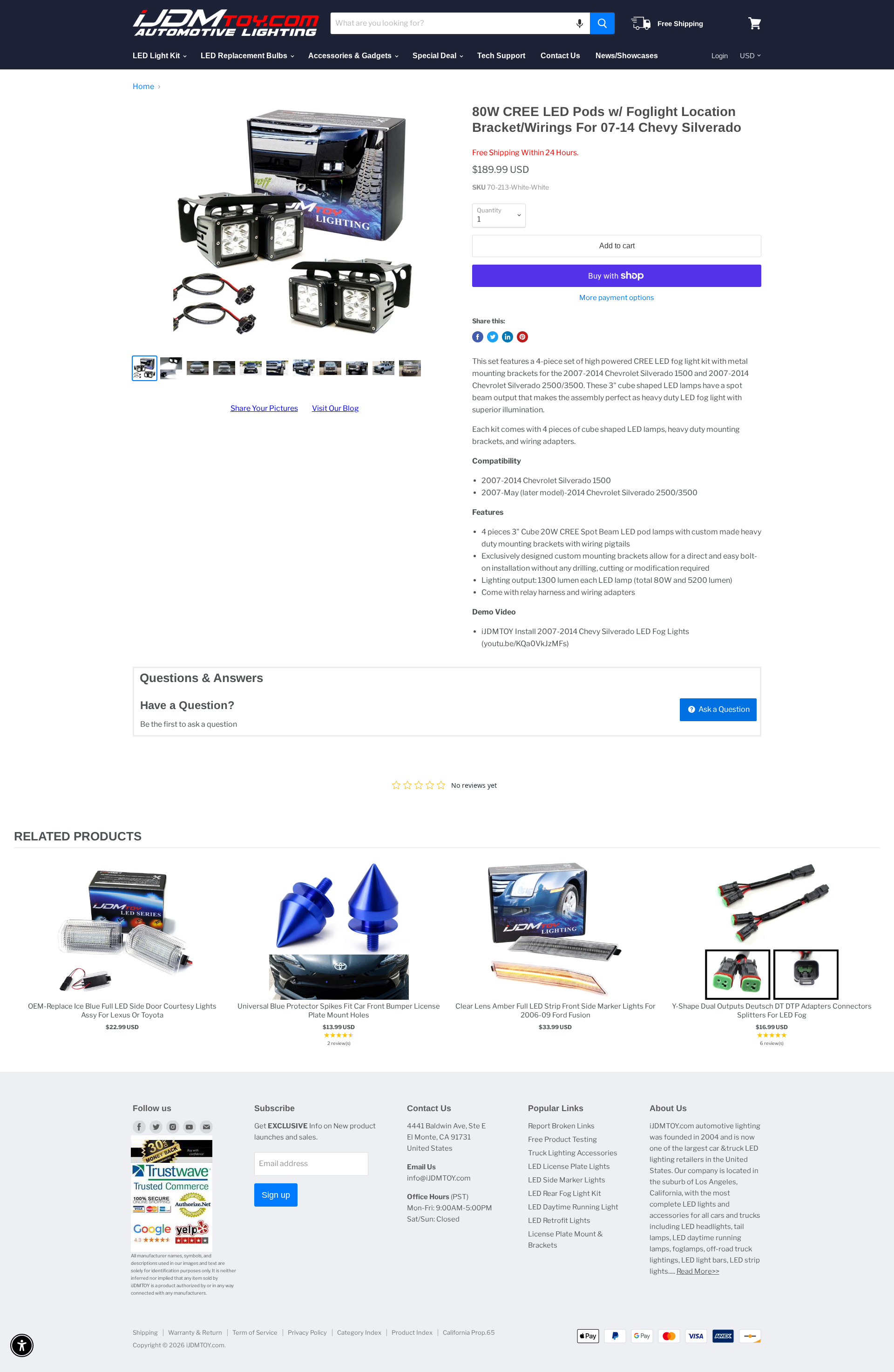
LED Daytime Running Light (573, 1207)
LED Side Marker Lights (566, 1180)
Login (719, 56)
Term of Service (255, 1332)
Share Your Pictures (264, 408)
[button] (579, 23)
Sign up (276, 1195)
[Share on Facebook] (477, 336)
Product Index (412, 1332)
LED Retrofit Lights (559, 1220)
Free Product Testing (562, 1139)
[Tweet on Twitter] (492, 336)
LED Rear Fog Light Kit (564, 1193)
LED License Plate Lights (569, 1166)
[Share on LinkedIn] (507, 336)
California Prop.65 (469, 1332)
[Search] (602, 23)
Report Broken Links (561, 1126)
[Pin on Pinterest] (522, 336)
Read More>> (698, 1271)
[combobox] (460, 23)
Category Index (359, 1332)
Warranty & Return (195, 1332)
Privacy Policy (307, 1332)
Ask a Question (723, 709)
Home (143, 86)
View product (122, 939)
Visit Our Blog (335, 408)
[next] (870, 954)
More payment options (616, 298)
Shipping (145, 1332)
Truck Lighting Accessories (572, 1153)
